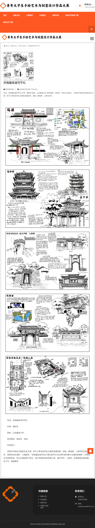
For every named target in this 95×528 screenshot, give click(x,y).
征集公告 (16, 15)
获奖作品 (55, 15)
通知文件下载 (8, 22)
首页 (5, 15)
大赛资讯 (29, 15)
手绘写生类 (22, 46)
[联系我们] (90, 451)
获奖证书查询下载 (72, 15)
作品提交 (42, 15)
